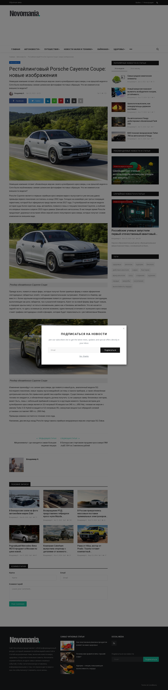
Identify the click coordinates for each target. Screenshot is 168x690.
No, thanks (84, 356)
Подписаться (110, 350)
